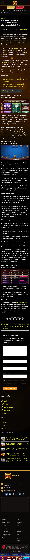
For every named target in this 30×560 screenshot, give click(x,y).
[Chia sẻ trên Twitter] (13, 318)
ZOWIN (3, 10)
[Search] (28, 2)
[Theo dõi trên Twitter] (20, 494)
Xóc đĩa (18, 525)
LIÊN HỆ (3, 413)
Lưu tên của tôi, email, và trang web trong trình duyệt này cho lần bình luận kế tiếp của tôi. (14, 383)
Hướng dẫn (4, 525)
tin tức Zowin (20, 302)
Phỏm (18, 534)
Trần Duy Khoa (23, 29)
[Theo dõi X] (16, 494)
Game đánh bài (19, 522)
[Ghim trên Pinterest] (19, 318)
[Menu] (2, 2)
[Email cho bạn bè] (16, 318)
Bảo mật (9, 551)
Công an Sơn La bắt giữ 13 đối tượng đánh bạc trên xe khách (16, 449)
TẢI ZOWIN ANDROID (7, 407)
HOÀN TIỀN (4, 404)
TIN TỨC (9, 10)
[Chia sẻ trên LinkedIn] (22, 318)
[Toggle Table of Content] (18, 91)
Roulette (18, 537)
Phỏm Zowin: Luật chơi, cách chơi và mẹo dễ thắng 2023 (8, 326)
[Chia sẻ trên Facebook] (10, 318)
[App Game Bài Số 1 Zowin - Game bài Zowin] (15, 3)
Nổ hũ (18, 519)
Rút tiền (3, 537)
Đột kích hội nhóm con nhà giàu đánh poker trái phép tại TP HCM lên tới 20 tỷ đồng (17, 460)
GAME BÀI (4, 422)
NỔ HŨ (3, 425)
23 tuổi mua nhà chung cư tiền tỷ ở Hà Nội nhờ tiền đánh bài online (17, 443)
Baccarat (18, 540)
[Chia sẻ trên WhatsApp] (7, 318)
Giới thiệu (4, 519)
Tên (4, 358)
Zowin (16, 48)
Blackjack (4, 62)
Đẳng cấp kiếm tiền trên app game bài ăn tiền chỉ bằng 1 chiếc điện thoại (17, 454)
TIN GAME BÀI (5, 428)
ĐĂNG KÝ (4, 401)
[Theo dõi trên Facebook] (6, 494)
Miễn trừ (14, 551)
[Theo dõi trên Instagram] (10, 494)
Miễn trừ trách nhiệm (6, 522)
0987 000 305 (7, 487)
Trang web (6, 373)
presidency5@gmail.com (9, 490)
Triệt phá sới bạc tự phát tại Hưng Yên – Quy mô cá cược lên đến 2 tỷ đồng (17, 438)
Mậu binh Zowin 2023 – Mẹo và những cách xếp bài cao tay (22, 326)
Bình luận (6, 344)
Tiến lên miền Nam (20, 531)
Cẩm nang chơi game (6, 534)
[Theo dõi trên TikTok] (13, 494)
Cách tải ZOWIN (5, 531)
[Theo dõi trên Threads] (23, 494)
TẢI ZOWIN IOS (5, 410)
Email (5, 365)
